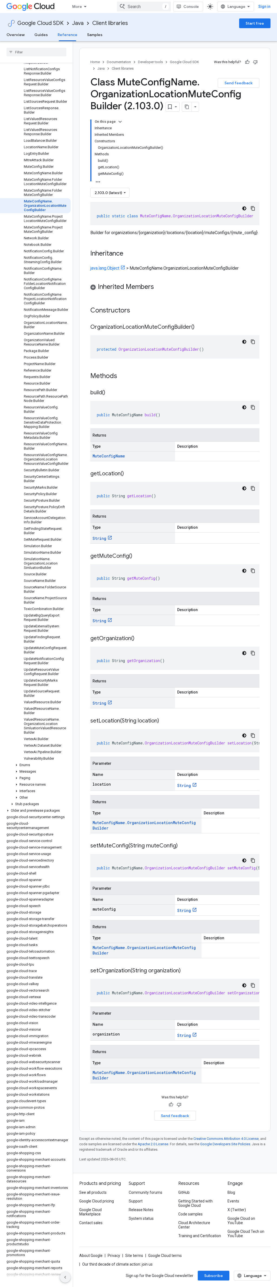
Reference (67, 34)
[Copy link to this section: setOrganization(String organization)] (186, 971)
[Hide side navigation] (65, 1277)
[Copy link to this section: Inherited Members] (159, 287)
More (77, 6)
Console (191, 6)
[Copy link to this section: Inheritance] (128, 254)
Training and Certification (199, 1236)
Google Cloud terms (165, 1255)
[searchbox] (36, 52)
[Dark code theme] (244, 208)
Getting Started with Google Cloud (195, 1203)
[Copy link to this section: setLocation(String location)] (164, 721)
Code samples (190, 1214)
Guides (41, 34)
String (99, 538)
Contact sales (91, 1223)
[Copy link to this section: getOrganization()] (139, 639)
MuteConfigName (109, 456)
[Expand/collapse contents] (120, 121)
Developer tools (150, 62)
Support (136, 1201)
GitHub (184, 1192)
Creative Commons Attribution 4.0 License (226, 1139)
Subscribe (213, 1275)
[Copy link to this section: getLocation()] (129, 474)
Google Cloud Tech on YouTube (245, 1233)
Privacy (114, 1255)
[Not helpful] (255, 62)
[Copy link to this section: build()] (110, 393)
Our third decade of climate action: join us (117, 1264)
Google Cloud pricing (96, 1201)
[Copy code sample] (253, 208)
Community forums (145, 1192)
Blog (231, 1192)
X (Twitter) (236, 1210)
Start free (255, 23)
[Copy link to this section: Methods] (124, 376)
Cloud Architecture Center (194, 1225)
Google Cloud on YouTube (241, 1220)
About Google (91, 1255)
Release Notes (141, 1210)
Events (233, 1201)
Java (78, 23)
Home (95, 62)
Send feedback (239, 82)
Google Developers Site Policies (225, 1144)
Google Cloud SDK (40, 23)
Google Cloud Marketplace (90, 1212)
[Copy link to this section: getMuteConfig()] (137, 556)
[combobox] (144, 6)
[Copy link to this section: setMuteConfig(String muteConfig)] (183, 846)
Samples (95, 34)
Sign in (264, 6)
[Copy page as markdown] (187, 106)
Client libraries (110, 23)
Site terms (134, 1255)
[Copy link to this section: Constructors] (137, 311)
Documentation (119, 62)
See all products (93, 1192)
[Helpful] (247, 62)
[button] (35, 765)
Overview (15, 34)
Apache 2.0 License (153, 1144)
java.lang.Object (104, 268)
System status (141, 1218)
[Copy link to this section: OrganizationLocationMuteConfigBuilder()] (199, 327)
